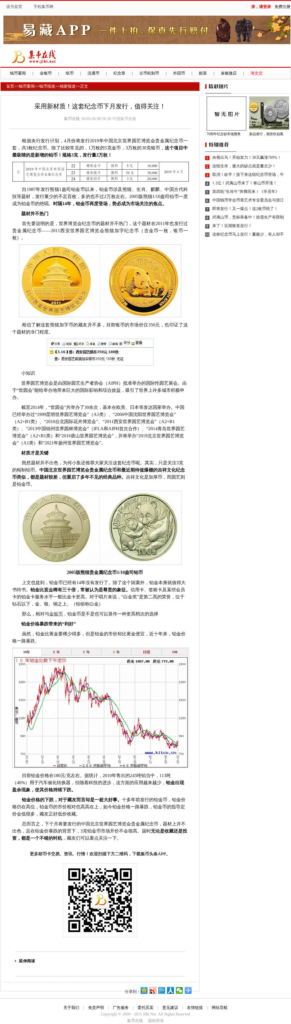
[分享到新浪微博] (153, 990)
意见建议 (170, 1008)
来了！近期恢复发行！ (232, 226)
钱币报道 (47, 86)
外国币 (179, 73)
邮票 (203, 73)
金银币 (46, 73)
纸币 (70, 73)
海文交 (257, 73)
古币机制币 (149, 73)
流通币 (93, 73)
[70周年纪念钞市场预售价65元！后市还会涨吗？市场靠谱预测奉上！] (227, 113)
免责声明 (96, 1008)
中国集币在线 (124, 119)
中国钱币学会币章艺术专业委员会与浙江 (248, 200)
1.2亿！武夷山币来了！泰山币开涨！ (244, 183)
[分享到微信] (179, 990)
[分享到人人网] (170, 990)
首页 (10, 86)
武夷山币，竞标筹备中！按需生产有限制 (248, 217)
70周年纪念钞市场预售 (224, 134)
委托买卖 (145, 1008)
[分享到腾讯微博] (161, 990)
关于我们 (71, 1008)
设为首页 (14, 7)
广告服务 (121, 1008)
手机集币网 (43, 7)
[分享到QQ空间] (144, 990)
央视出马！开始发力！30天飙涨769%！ (246, 157)
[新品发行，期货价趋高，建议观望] (269, 113)
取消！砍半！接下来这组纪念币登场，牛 (248, 174)
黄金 (48, 589)
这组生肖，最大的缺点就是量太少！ (244, 166)
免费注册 (282, 7)
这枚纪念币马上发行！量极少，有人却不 (248, 234)
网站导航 (220, 1008)
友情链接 (195, 1008)
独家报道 (68, 86)
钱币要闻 (18, 73)
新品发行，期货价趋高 (266, 134)
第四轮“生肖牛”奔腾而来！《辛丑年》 (245, 191)
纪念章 (119, 73)
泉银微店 (229, 73)
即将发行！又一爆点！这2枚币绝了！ (245, 209)
